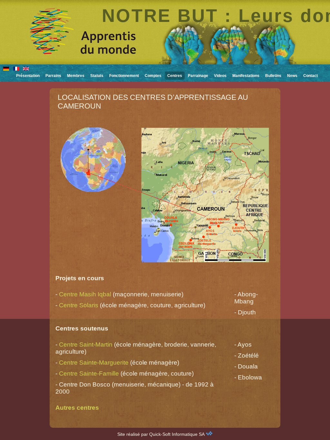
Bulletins (273, 75)
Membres (75, 75)
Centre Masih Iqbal (85, 294)
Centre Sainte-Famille (89, 373)
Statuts (96, 75)
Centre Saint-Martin (85, 344)
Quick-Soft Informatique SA (177, 434)
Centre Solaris (78, 305)
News (292, 75)
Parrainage (198, 75)
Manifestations (245, 75)
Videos (220, 75)
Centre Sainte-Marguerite (94, 362)
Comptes (153, 75)
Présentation (28, 75)
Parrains (53, 75)
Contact (310, 75)
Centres (174, 75)
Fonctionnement (124, 75)
